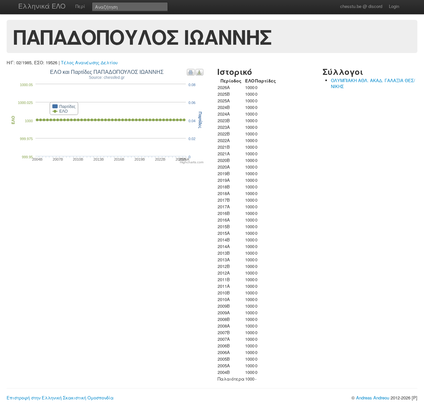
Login (394, 6)
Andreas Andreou (372, 397)
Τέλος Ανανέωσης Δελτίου (89, 62)
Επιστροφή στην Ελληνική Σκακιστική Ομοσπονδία (60, 397)
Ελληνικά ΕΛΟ (42, 6)
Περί (80, 6)
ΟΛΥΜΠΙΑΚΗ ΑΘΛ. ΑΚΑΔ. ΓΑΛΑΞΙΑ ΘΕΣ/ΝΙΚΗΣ (373, 83)
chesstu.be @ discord (361, 6)
